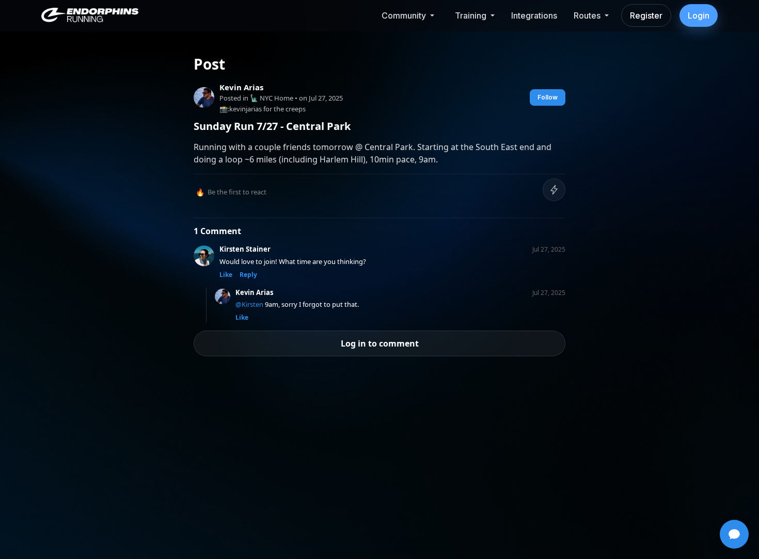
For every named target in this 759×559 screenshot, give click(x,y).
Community (404, 15)
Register (646, 15)
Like (225, 274)
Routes (587, 15)
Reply (248, 274)
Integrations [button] (534, 15)
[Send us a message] (734, 534)
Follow (547, 97)
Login (698, 15)
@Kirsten (249, 304)
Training (470, 15)
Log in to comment (380, 343)
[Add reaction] (554, 189)
